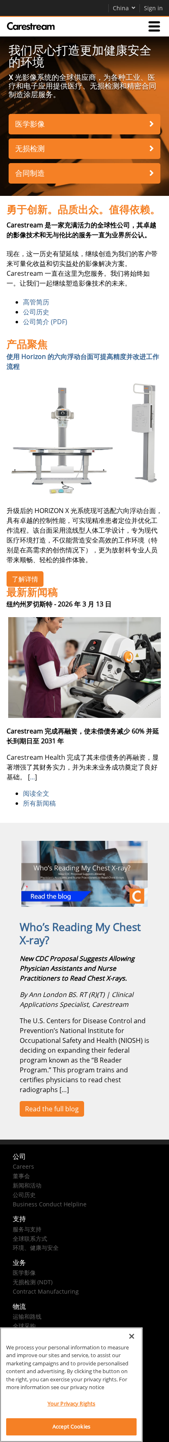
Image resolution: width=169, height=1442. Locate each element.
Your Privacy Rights (71, 1403)
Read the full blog (52, 1108)
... (32, 776)
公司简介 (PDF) (45, 321)
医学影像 (30, 124)
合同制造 (30, 173)
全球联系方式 (30, 1238)
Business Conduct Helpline (50, 1204)
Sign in (153, 8)
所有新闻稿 (39, 803)
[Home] (31, 26)
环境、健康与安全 (36, 1247)
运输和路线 (27, 1316)
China (121, 8)
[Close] (132, 1336)
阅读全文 (36, 793)
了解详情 (25, 579)
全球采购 (24, 1326)
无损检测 (30, 148)
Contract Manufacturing (46, 1291)
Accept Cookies (71, 1426)
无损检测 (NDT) (33, 1282)
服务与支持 (27, 1229)
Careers (23, 1166)
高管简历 (36, 302)
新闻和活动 (27, 1185)
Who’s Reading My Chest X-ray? (80, 933)
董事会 (21, 1176)
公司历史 (36, 311)
